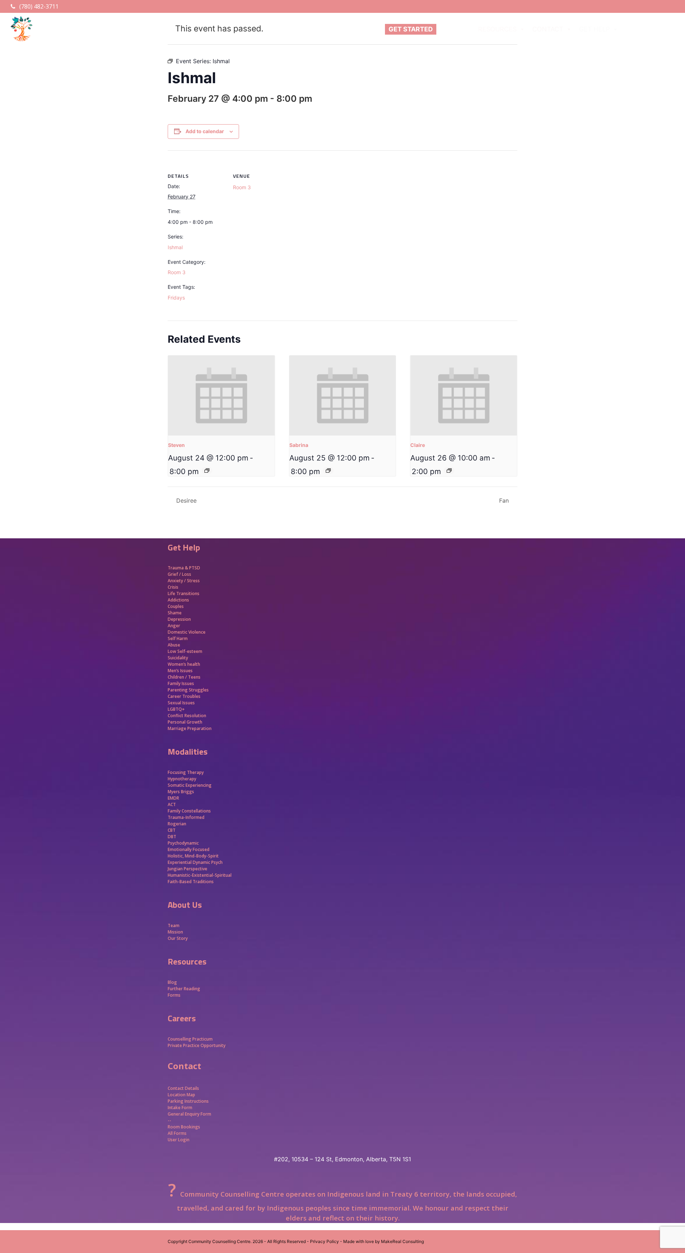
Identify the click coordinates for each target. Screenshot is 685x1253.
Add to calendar (205, 131)
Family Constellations (190, 811)
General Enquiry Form (189, 1114)
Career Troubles (184, 696)
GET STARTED (411, 29)
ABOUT (451, 29)
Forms (174, 995)
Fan (505, 500)
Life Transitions (183, 593)
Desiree (185, 500)
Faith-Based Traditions (191, 882)
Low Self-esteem (185, 651)
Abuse (174, 645)
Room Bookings (184, 1127)
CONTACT (547, 29)
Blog (172, 982)
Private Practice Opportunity (196, 1045)
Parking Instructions (188, 1101)
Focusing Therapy (186, 772)
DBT (172, 837)
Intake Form (180, 1107)
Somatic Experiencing (190, 785)
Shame (175, 613)
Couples (176, 606)
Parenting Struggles (188, 690)
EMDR (173, 798)
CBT (172, 830)
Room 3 (177, 272)
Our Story (178, 938)
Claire (417, 445)
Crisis (173, 587)
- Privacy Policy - (324, 1241)
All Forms (177, 1133)
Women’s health (184, 664)
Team (173, 925)
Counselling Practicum (190, 1039)
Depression (179, 619)
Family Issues (181, 683)
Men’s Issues (180, 671)
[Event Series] (206, 470)
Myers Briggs (181, 792)
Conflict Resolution (187, 716)
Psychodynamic (183, 843)
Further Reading (184, 989)
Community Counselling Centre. (220, 1241)
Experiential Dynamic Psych (195, 862)
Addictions (178, 600)
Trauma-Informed (187, 817)
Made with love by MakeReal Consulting (383, 1241)
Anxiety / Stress (184, 581)
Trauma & (178, 568)
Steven (176, 445)
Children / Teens (184, 677)
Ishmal (175, 247)
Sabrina (298, 445)
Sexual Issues (181, 703)
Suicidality (178, 658)
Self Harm (178, 638)
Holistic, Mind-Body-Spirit (193, 856)
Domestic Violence (187, 632)
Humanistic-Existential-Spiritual (200, 875)
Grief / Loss (180, 574)
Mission (175, 932)
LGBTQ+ (176, 709)
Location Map (181, 1095)
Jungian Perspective (187, 869)
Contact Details (183, 1088)
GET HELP (594, 29)
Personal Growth (185, 722)
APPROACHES (646, 29)
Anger (174, 626)
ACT (172, 804)
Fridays (176, 298)
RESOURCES (497, 29)
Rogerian (177, 824)
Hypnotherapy (182, 779)
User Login (178, 1140)
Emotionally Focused (188, 849)
